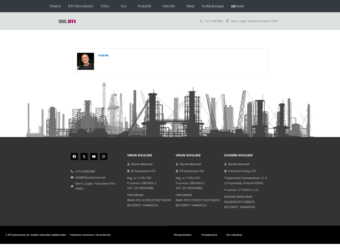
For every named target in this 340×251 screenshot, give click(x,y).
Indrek (103, 55)
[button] (107, 6)
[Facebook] (74, 156)
